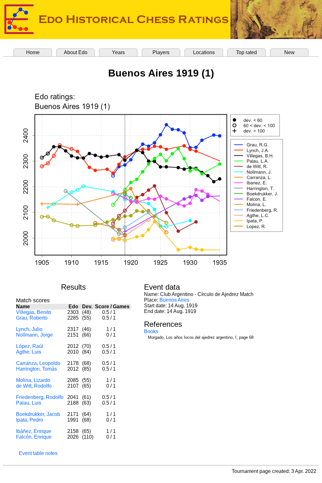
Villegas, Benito (33, 312)
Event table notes (38, 453)
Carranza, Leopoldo (38, 363)
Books (151, 331)
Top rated (246, 52)
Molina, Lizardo (33, 380)
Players (161, 52)
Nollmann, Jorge (34, 335)
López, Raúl (29, 346)
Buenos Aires (174, 300)
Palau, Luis (28, 403)
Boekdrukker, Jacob (38, 414)
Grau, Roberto (31, 318)
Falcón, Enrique (34, 437)
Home (33, 52)
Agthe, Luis (28, 352)
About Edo (75, 52)
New (289, 52)
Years (118, 52)
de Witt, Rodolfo (34, 386)
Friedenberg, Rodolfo (40, 397)
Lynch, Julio (29, 329)
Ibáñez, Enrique (33, 431)
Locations (204, 52)
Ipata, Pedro (29, 420)
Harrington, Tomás (36, 369)
